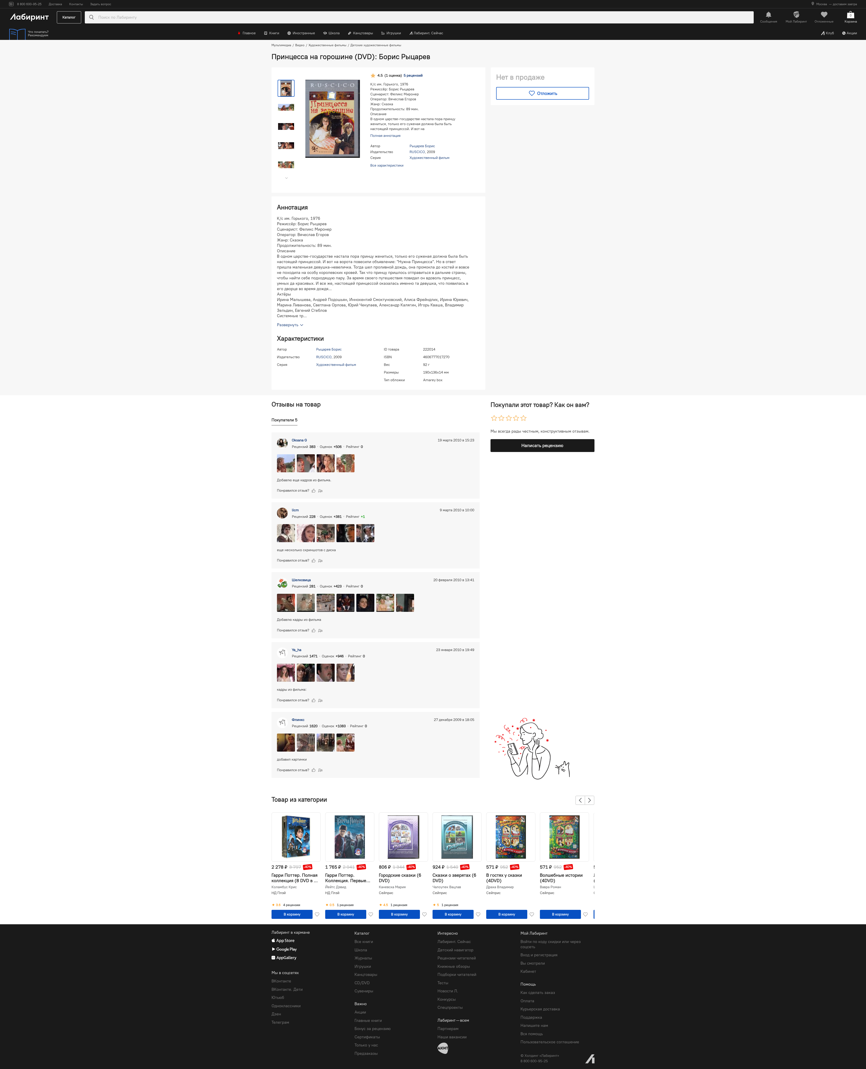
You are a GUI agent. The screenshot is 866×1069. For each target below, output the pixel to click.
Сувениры (364, 991)
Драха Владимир (500, 887)
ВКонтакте (281, 981)
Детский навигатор (455, 949)
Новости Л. (448, 991)
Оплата (527, 1000)
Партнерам (448, 1028)
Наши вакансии (452, 1037)
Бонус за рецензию (373, 1028)
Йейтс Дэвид (335, 887)
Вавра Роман (550, 887)
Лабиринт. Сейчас (428, 33)
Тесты (443, 982)
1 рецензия (345, 905)
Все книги (364, 941)
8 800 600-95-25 (534, 1061)
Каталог (69, 17)
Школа (334, 33)
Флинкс (298, 720)
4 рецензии (291, 905)
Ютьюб (278, 997)
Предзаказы (366, 1053)
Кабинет (528, 971)
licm (295, 510)
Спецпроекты (450, 1007)
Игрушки (394, 33)
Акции (852, 33)
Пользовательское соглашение (550, 1041)
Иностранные (304, 33)
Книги (274, 33)
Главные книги (368, 1020)
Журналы (363, 958)
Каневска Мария (392, 887)
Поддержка (531, 1017)
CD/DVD (362, 982)
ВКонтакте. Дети (287, 989)
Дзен (276, 1014)
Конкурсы (447, 999)
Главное (249, 33)
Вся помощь (532, 1033)
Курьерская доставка (540, 1009)
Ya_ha (296, 650)
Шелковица (301, 580)
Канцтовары (363, 33)
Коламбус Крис (284, 887)
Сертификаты (367, 1037)
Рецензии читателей (457, 958)
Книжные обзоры (454, 966)
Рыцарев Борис (422, 146)
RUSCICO (417, 152)
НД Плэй (279, 893)
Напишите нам (534, 1025)
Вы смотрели (533, 963)
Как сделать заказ (538, 992)
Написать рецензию (542, 445)
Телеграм (280, 1022)
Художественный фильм (429, 158)
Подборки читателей (457, 974)
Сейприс (386, 893)
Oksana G (299, 440)
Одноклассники (286, 1005)
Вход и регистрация (539, 954)
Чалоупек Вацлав (447, 887)
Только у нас (366, 1045)
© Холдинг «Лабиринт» (540, 1055)
